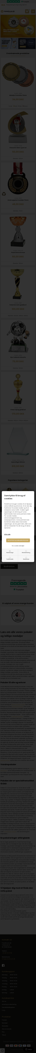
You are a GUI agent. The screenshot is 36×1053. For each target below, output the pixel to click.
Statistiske (26, 559)
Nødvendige (9, 552)
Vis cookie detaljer (18, 546)
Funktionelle (9, 559)
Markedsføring (26, 552)
